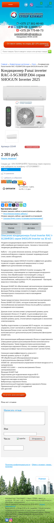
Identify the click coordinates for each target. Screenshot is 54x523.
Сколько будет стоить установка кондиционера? (23, 219)
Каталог (11, 4)
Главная (4, 64)
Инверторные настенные (19, 64)
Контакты (11, 232)
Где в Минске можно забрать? (15, 214)
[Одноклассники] (6, 205)
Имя (6, 428)
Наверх (42, 479)
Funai (34, 64)
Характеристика (11, 224)
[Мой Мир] (10, 205)
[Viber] (17, 205)
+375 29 (29, 27)
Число (7, 438)
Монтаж (11, 228)
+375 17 (31, 23)
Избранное (39, 5)
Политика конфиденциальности (17, 465)
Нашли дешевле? (9, 159)
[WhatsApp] (21, 205)
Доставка (31, 228)
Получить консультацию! (14, 395)
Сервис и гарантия (31, 224)
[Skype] (24, 205)
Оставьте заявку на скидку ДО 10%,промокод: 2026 (28, 44)
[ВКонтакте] (2, 205)
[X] (13, 205)
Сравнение (48, 5)
